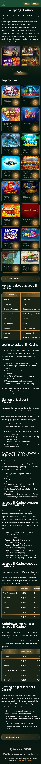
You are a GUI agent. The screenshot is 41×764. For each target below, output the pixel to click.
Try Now (20, 72)
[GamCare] (16, 749)
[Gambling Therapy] (27, 749)
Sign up (35, 3)
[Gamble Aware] (14, 754)
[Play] (16, 102)
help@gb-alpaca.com (25, 760)
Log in (27, 3)
